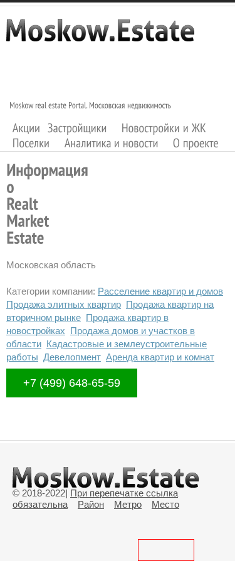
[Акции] (27, 127)
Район (91, 504)
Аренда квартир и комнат (160, 357)
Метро (128, 504)
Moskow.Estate (100, 36)
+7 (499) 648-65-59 (71, 383)
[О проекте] (196, 143)
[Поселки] (31, 143)
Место (165, 504)
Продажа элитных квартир (63, 304)
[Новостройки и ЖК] (164, 127)
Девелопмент (72, 357)
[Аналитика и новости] (112, 143)
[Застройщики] (77, 127)
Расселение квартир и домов (160, 291)
